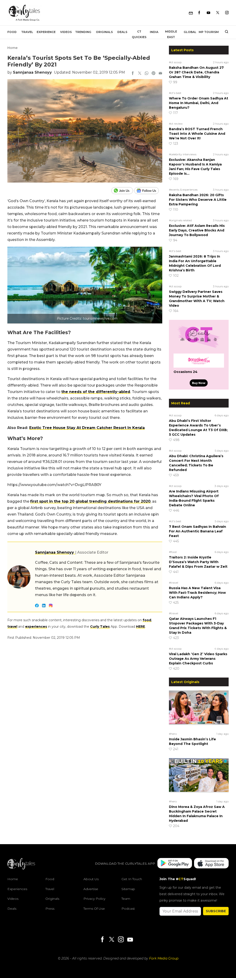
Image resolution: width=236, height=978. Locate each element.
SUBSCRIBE (216, 911)
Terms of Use (94, 908)
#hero (173, 733)
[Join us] (122, 190)
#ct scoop (175, 62)
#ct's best (175, 93)
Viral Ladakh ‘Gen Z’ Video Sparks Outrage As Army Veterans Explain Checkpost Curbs (198, 658)
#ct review (176, 123)
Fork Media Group (163, 958)
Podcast (128, 908)
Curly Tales (100, 626)
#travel (173, 582)
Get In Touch (131, 879)
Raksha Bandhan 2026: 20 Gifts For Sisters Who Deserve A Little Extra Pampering (198, 199)
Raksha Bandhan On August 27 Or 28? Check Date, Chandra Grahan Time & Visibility (196, 72)
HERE (140, 626)
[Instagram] (227, 13)
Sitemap (128, 889)
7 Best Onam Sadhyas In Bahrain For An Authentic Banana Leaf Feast (197, 531)
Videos (66, 32)
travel (12, 626)
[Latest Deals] (199, 348)
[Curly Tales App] (174, 863)
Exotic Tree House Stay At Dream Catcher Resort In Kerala (87, 428)
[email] (160, 73)
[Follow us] (148, 190)
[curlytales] (21, 868)
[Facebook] (199, 13)
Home (12, 48)
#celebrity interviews (182, 154)
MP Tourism (209, 32)
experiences (36, 626)
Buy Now (198, 383)
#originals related (180, 220)
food (147, 620)
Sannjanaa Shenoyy (32, 72)
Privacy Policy (94, 899)
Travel (27, 32)
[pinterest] (153, 73)
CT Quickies (139, 34)
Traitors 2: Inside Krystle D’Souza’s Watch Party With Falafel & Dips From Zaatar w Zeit (198, 562)
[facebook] (133, 73)
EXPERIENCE (46, 32)
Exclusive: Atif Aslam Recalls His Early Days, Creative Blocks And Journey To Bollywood (197, 230)
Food (12, 32)
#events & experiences (183, 189)
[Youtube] (208, 13)
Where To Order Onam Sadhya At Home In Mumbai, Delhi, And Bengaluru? (198, 103)
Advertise (90, 889)
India (154, 32)
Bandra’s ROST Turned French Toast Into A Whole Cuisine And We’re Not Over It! (197, 133)
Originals (104, 32)
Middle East (171, 34)
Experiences (17, 889)
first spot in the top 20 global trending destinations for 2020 (90, 501)
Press (49, 908)
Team (125, 899)
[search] (225, 32)
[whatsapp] (146, 73)
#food (173, 552)
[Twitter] (217, 13)
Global (190, 32)
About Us (91, 879)
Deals (122, 32)
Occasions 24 (186, 372)
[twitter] (140, 73)
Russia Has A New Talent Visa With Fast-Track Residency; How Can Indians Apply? (197, 592)
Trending (83, 32)
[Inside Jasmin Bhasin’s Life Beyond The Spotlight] (199, 710)
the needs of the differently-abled (95, 392)
